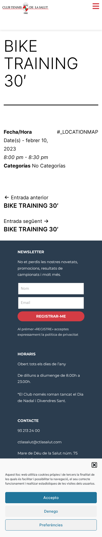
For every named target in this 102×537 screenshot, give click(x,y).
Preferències (51, 525)
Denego (51, 511)
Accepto (51, 497)
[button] (94, 464)
